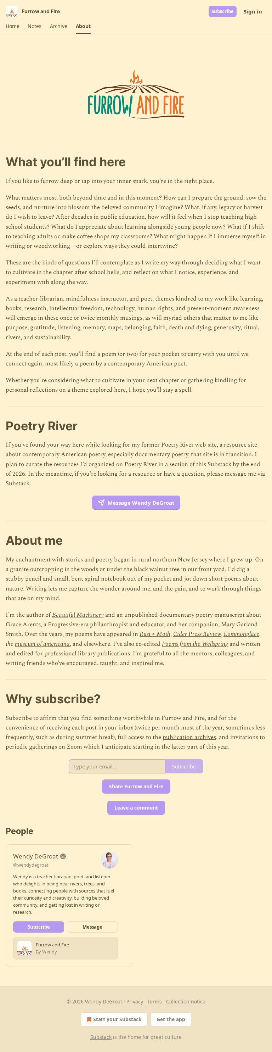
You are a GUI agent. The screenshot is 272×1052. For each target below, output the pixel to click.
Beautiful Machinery (78, 615)
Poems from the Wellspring (195, 644)
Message (92, 927)
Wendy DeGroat (35, 856)
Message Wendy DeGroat (141, 502)
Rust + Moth (155, 634)
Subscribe (222, 11)
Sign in (253, 11)
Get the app (171, 1019)
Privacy (134, 1001)
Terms (154, 1001)
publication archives (189, 737)
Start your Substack (117, 1019)
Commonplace (241, 634)
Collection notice (185, 1001)
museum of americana (42, 644)
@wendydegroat (31, 865)
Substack (101, 1037)
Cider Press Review (197, 634)
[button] (12, 26)
